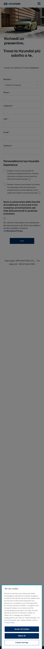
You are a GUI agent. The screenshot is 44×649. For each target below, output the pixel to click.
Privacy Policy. (10, 623)
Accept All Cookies (22, 629)
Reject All (22, 636)
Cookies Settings (21, 643)
